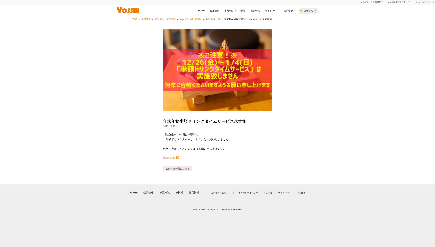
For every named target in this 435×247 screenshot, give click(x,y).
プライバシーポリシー (247, 192)
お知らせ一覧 (213, 19)
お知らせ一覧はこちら (178, 168)
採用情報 (255, 10)
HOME (201, 10)
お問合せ (288, 10)
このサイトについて (221, 192)
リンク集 (268, 192)
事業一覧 (228, 10)
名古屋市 (171, 19)
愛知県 (158, 19)
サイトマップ (272, 10)
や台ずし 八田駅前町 (191, 19)
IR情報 (242, 10)
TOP (135, 19)
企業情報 (214, 10)
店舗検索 (308, 10)
